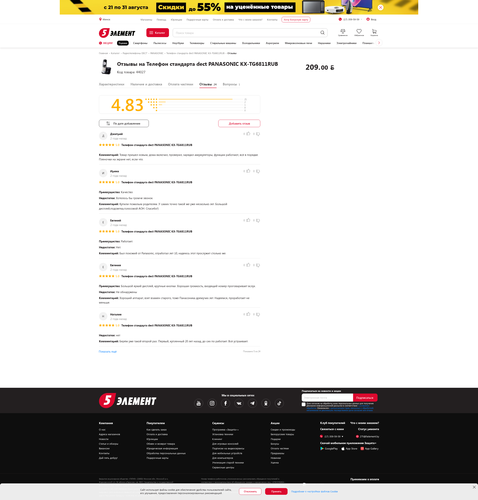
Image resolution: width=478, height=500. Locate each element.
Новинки (276, 458)
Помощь (161, 19)
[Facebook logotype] (225, 403)
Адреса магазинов (109, 434)
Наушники (324, 43)
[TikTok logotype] (279, 403)
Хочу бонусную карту (296, 19)
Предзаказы (277, 453)
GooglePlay (331, 448)
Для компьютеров (222, 458)
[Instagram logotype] (212, 403)
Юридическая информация (162, 448)
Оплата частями (280, 448)
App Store (351, 448)
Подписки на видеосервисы (228, 448)
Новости (103, 439)
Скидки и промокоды (283, 429)
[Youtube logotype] (198, 403)
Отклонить (250, 491)
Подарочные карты (197, 19)
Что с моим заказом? (250, 19)
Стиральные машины (223, 43)
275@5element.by (369, 436)
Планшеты (368, 43)
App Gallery (371, 448)
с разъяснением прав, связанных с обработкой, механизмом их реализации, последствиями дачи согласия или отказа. (340, 409)
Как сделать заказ (157, 429)
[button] (379, 43)
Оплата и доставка (223, 19)
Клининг (217, 439)
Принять (276, 491)
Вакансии (104, 448)
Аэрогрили (272, 43)
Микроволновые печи (298, 43)
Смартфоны (140, 43)
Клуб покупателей (332, 422)
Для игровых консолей (225, 443)
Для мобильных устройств (227, 453)
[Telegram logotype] (252, 403)
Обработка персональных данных (166, 453)
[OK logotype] (265, 403)
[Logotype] (119, 33)
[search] (322, 32)
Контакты (272, 19)
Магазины (146, 19)
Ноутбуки (178, 43)
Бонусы (275, 443)
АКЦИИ (108, 43)
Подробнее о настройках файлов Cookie (314, 491)
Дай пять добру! (108, 458)
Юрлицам (176, 19)
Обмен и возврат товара (161, 443)
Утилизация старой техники (228, 462)
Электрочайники (346, 43)
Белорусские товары (282, 434)
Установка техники (222, 434)
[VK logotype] (239, 403)
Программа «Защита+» (225, 429)
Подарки (276, 439)
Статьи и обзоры (108, 443)
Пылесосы (159, 43)
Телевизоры (197, 43)
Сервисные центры (223, 467)
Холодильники (251, 43)
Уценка (123, 43)
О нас (102, 429)
